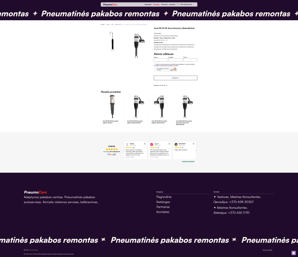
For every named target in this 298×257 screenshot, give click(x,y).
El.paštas (171, 57)
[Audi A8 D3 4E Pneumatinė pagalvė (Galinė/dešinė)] (136, 106)
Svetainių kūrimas (33, 250)
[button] (196, 150)
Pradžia (102, 24)
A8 (112, 24)
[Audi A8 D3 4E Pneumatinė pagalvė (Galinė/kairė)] (161, 106)
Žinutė (185, 57)
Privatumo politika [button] (267, 250)
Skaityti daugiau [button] (130, 157)
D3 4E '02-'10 (118, 24)
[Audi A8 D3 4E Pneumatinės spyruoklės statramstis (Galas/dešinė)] (185, 106)
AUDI (108, 24)
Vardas (155, 57)
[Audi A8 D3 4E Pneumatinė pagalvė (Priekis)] (112, 106)
